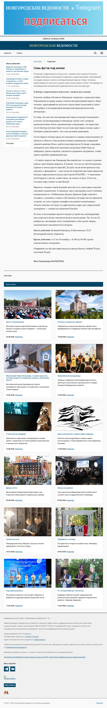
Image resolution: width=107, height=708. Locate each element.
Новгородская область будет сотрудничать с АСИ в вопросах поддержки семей (17, 81)
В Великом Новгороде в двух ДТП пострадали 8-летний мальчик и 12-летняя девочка (17, 106)
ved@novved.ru (39, 640)
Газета (19, 53)
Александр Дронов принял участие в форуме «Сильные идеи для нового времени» (17, 133)
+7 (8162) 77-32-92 (31, 637)
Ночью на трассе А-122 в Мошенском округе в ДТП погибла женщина (16, 93)
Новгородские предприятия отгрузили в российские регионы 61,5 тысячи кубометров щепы (17, 120)
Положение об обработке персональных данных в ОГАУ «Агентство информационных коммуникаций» (45, 657)
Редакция (99, 703)
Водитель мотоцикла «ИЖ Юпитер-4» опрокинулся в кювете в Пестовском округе (17, 69)
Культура (38, 61)
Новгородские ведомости (16, 647)
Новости (7, 53)
